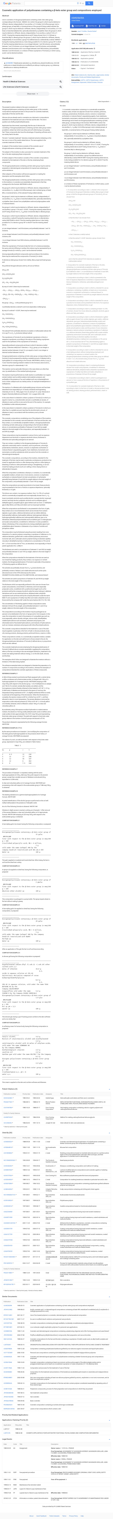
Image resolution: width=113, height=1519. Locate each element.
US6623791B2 (8, 1240)
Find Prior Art (92, 26)
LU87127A (7, 1433)
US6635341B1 (8, 1245)
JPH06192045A (8, 1397)
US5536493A (8, 1179)
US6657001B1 (8, 1251)
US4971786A (8, 1368)
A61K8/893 (9, 63)
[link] (33, 65)
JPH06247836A (8, 1401)
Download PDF (79, 26)
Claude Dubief (91, 31)
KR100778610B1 (9, 1319)
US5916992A (8, 1200)
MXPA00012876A (9, 1409)
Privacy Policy (73, 1516)
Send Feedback (41, 1516)
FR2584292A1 (8, 1405)
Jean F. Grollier (82, 31)
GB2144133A (8, 1339)
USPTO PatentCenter (92, 80)
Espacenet (83, 82)
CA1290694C (8, 1123)
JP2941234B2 (8, 1309)
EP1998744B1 (8, 1327)
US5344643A (8, 1166)
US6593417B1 (8, 1228)
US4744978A (8, 1107)
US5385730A (8, 1170)
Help (82, 1516)
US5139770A (8, 1323)
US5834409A (8, 1189)
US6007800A (8, 1349)
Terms (64, 1516)
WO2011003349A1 (10, 1257)
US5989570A (8, 1331)
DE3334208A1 (8, 1098)
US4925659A (8, 1305)
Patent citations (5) (81, 75)
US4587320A (8, 1117)
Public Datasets (54, 1516)
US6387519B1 (8, 1217)
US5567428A (8, 1183)
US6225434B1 (8, 1212)
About (31, 1516)
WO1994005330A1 (10, 1160)
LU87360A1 (7, 1345)
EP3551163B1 (8, 1315)
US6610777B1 (8, 1234)
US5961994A (8, 1362)
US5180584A (8, 1153)
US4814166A (8, 1389)
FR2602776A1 (8, 1102)
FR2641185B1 (8, 1273)
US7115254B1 (8, 1352)
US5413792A (8, 1175)
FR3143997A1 (8, 1263)
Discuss (100, 82)
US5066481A (8, 1147)
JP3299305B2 (8, 1335)
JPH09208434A (8, 1393)
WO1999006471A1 (10, 1195)
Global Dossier (92, 82)
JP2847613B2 (8, 1280)
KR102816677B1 (9, 1284)
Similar (103, 26)
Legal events (100, 75)
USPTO (83, 80)
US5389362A (8, 1383)
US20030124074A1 (10, 1223)
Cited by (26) (91, 75)
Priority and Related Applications (89, 77)
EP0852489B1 (8, 1377)
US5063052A (8, 1142)
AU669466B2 (8, 1372)
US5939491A (8, 1206)
